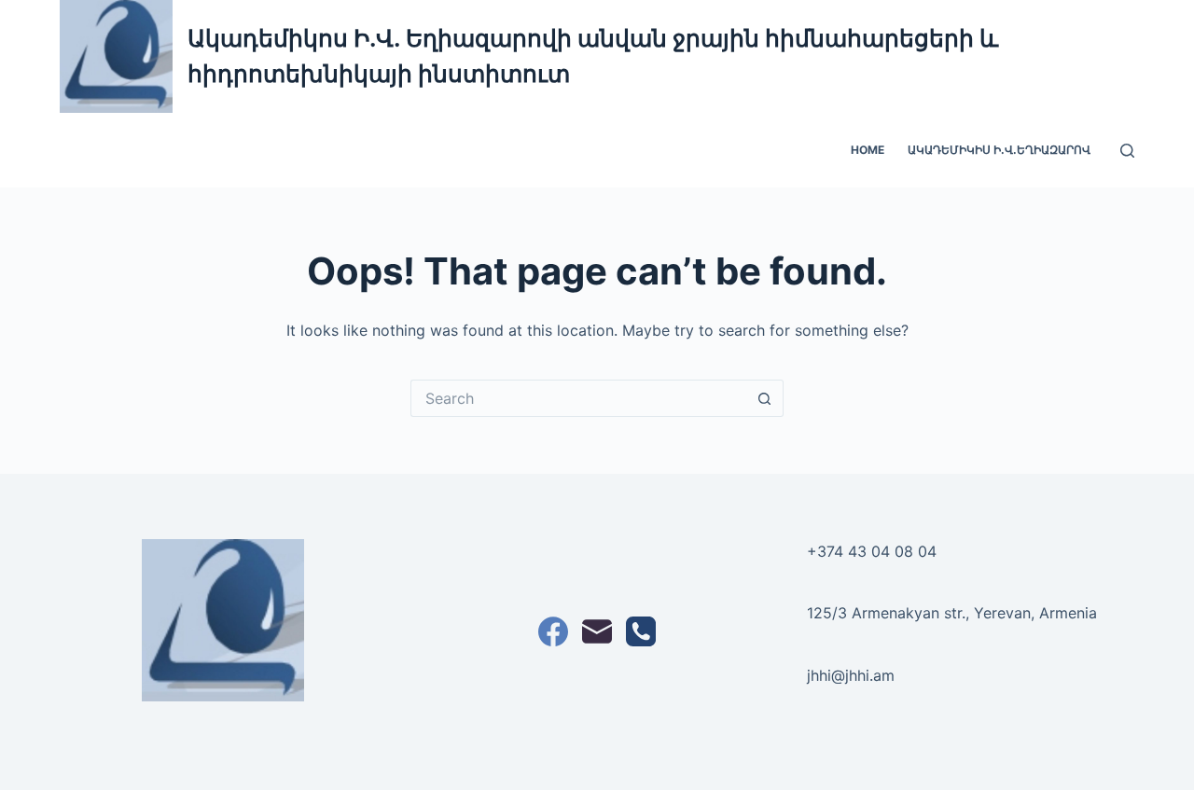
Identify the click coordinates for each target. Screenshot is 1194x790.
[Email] (597, 631)
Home (867, 150)
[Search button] (765, 398)
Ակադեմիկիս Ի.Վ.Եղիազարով (999, 150)
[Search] (1127, 151)
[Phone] (641, 631)
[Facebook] (553, 631)
